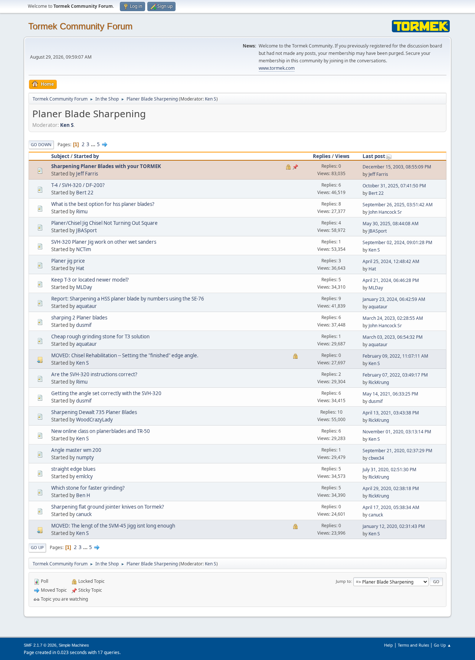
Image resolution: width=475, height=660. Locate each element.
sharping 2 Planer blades (79, 317)
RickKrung (378, 382)
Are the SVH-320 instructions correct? (94, 374)
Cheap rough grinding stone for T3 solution (100, 336)
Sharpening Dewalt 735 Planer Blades (94, 412)
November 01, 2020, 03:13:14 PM (397, 431)
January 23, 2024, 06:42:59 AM (394, 299)
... (93, 144)
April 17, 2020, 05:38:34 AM (391, 507)
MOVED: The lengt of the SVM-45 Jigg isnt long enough (113, 525)
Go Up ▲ (442, 645)
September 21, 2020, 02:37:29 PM (397, 450)
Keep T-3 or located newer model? (90, 279)
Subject (60, 156)
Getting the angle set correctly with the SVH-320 (106, 393)
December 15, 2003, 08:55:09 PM (397, 167)
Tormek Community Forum (80, 26)
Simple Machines (74, 645)
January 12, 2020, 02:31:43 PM (394, 526)
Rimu (82, 211)
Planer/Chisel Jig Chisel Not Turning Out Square (104, 223)
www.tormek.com (277, 68)
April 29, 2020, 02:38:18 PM (391, 488)
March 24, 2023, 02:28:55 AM (393, 318)
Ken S (210, 99)
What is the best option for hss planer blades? (102, 204)
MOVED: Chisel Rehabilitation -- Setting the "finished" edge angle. (125, 355)
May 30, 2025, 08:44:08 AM (391, 223)
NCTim (83, 249)
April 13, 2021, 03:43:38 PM (391, 413)
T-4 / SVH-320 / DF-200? (78, 185)
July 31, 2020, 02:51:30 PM (389, 469)
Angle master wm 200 (76, 450)
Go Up (37, 547)
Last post (374, 156)
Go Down (41, 144)
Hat (80, 268)
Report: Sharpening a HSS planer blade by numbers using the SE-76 (127, 298)
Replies (322, 156)
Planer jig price (68, 260)
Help (388, 645)
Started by (86, 156)
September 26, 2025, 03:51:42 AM (398, 204)
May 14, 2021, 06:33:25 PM (390, 394)
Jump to (343, 581)
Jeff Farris (87, 173)
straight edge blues (73, 469)
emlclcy (84, 476)
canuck (84, 514)
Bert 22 (85, 192)
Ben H (83, 495)
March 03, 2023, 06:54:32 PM (393, 337)
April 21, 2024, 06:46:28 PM (391, 280)
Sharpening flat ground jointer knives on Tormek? (107, 506)
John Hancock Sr (385, 212)
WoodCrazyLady (94, 419)
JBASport (86, 230)
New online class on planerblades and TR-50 (100, 431)
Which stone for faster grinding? (88, 488)
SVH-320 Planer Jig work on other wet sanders (103, 242)
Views (342, 156)
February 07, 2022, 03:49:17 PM (395, 375)
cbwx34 (376, 458)
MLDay (84, 287)
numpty (85, 457)
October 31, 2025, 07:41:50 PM (394, 186)
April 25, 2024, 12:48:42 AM (391, 261)
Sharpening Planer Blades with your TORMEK (106, 166)
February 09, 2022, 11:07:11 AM (395, 356)
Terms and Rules (413, 645)
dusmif (84, 325)
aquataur (86, 306)
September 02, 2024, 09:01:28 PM (397, 242)
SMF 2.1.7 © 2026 (40, 645)
